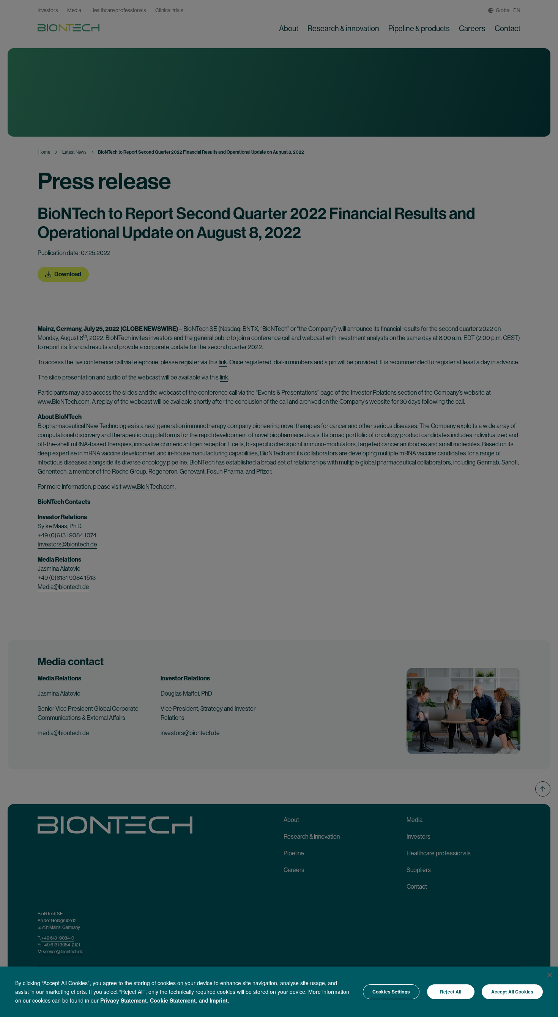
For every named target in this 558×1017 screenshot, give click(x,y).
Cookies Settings (391, 991)
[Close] (549, 975)
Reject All (450, 991)
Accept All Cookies (512, 991)
